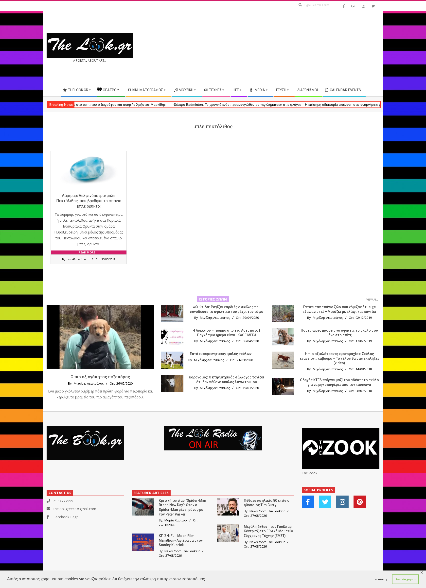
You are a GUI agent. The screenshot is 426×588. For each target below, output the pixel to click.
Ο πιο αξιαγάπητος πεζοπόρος (100, 376)
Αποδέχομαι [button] (405, 579)
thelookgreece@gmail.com (74, 508)
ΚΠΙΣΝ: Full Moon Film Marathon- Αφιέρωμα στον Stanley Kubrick (181, 540)
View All (372, 299)
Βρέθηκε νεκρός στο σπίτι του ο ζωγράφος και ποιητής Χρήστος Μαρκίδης (79, 105)
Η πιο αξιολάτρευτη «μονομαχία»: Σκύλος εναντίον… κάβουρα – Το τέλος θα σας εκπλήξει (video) (339, 358)
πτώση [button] (381, 579)
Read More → (89, 252)
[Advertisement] (296, 47)
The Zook (309, 473)
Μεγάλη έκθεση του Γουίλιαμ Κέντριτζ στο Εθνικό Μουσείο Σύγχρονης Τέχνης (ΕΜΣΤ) (268, 531)
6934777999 (63, 501)
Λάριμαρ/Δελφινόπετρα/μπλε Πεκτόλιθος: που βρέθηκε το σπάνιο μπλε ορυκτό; (88, 201)
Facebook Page (65, 517)
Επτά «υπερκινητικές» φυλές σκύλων (220, 354)
